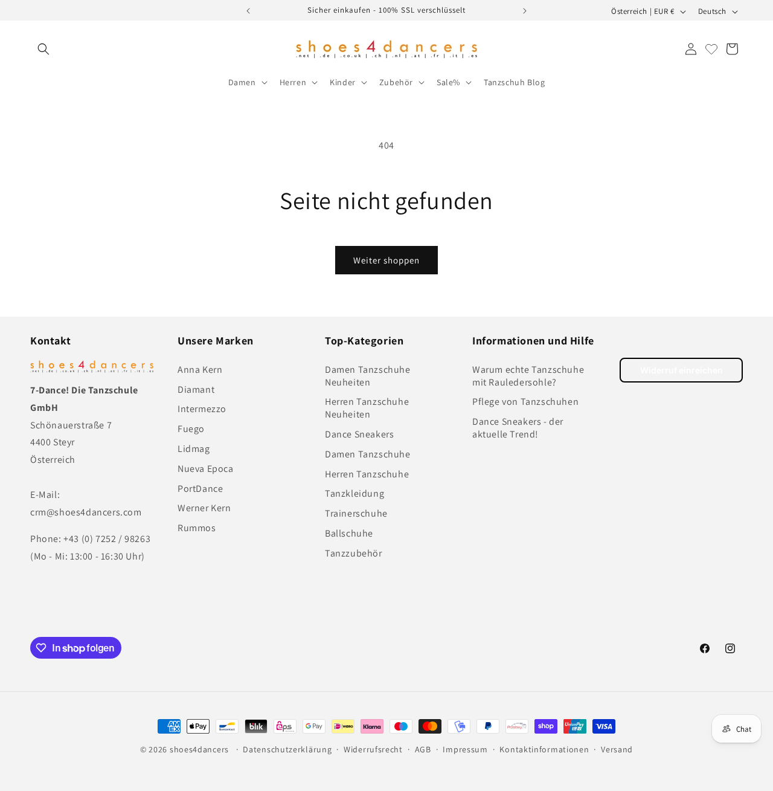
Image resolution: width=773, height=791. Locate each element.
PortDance (200, 488)
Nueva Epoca (206, 468)
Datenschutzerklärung (287, 749)
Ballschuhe (349, 533)
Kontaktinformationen (544, 749)
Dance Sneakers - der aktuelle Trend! (517, 428)
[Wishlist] (711, 49)
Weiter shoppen (386, 260)
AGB (423, 749)
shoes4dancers (199, 749)
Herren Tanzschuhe (367, 474)
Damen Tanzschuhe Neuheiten (368, 376)
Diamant (196, 389)
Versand (617, 749)
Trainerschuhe (356, 513)
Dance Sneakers (359, 434)
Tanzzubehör (353, 553)
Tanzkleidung (354, 493)
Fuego (191, 428)
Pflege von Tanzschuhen (525, 401)
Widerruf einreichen (681, 370)
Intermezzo (202, 408)
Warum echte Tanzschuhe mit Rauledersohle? (528, 376)
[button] (43, 49)
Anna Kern (200, 369)
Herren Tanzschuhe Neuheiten (367, 408)
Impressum (465, 749)
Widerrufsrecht (373, 749)
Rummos (197, 527)
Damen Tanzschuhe (368, 454)
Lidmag (194, 448)
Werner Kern (204, 508)
